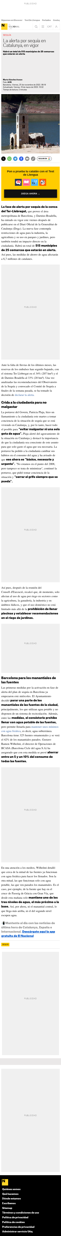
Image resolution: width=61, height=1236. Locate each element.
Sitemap (7, 1208)
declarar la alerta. (25, 395)
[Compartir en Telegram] (15, 158)
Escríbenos (9, 1203)
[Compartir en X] (3, 158)
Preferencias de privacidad (18, 1227)
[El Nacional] (4, 26)
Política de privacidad (15, 1217)
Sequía (5, 944)
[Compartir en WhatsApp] (9, 158)
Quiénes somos (11, 1189)
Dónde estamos (11, 1199)
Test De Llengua (32, 20)
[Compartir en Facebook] (21, 158)
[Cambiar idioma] (49, 26)
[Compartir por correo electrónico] (27, 158)
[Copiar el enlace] (33, 158)
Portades (46, 20)
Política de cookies (13, 1222)
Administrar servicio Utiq (17, 1231)
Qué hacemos (10, 1194)
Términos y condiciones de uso (20, 1213)
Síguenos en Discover (11, 20)
